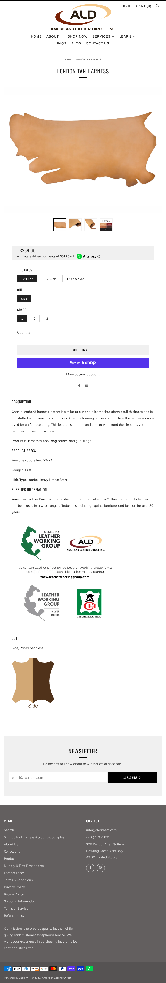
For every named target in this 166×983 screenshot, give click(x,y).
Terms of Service (16, 908)
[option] (83, 150)
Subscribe (130, 777)
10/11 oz (27, 278)
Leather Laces (14, 873)
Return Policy (14, 894)
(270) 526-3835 (98, 837)
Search (9, 830)
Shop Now (78, 36)
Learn (125, 36)
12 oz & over (75, 278)
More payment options (83, 374)
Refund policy (14, 915)
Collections (12, 851)
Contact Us (97, 43)
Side (24, 298)
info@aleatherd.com (101, 830)
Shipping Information (20, 901)
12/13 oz (50, 278)
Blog (76, 43)
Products (10, 858)
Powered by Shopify (16, 977)
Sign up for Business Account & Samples (34, 837)
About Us (11, 844)
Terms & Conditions (18, 880)
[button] (59, 224)
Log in (126, 6)
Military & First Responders (24, 866)
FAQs (62, 43)
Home (36, 36)
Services (101, 36)
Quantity (23, 332)
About (52, 36)
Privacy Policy (14, 887)
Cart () (143, 6)
